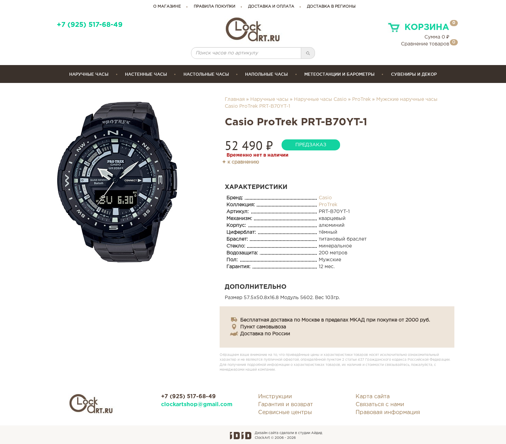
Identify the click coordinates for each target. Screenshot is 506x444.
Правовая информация (388, 412)
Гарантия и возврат (285, 404)
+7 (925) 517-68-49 (90, 25)
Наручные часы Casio (320, 99)
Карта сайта (373, 396)
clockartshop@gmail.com (196, 404)
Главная (235, 99)
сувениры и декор (414, 74)
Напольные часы (266, 74)
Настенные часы (146, 74)
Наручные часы (88, 74)
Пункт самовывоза (263, 327)
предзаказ (310, 145)
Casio (325, 198)
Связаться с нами (380, 404)
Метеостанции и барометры (339, 74)
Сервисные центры (285, 412)
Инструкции (275, 396)
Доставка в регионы (331, 6)
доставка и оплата (271, 6)
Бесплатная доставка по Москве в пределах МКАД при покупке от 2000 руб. (335, 320)
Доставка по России (265, 334)
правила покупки (214, 6)
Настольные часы (206, 74)
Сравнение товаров (425, 44)
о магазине (167, 6)
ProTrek (361, 99)
